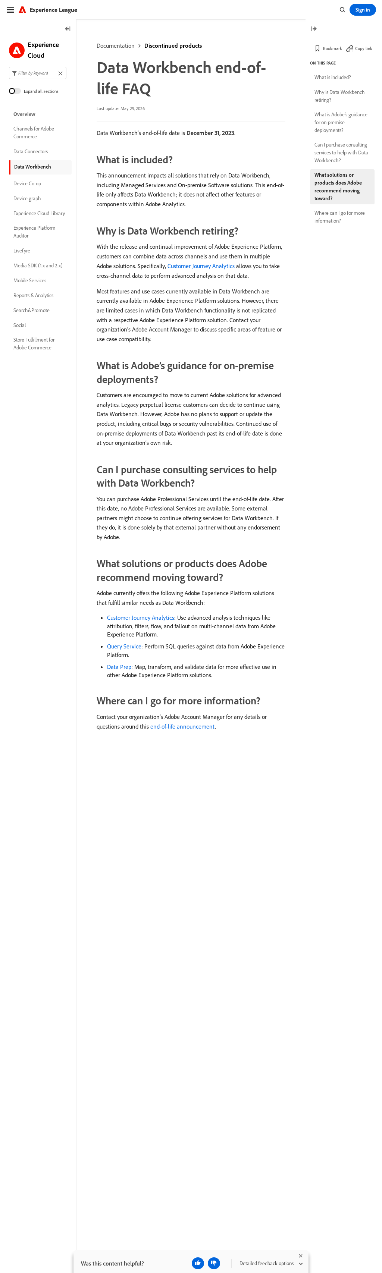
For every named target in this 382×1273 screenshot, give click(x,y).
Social (19, 325)
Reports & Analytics (33, 295)
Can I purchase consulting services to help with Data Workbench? (341, 152)
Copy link (363, 48)
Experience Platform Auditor (34, 231)
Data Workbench (32, 166)
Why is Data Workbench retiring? (339, 96)
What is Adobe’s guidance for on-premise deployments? (340, 122)
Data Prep (119, 666)
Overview (24, 114)
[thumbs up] (198, 1263)
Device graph (27, 198)
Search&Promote (31, 310)
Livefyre (21, 250)
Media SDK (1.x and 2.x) (38, 265)
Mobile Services (29, 280)
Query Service (124, 646)
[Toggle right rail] (314, 29)
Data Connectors (30, 151)
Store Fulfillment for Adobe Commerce (33, 343)
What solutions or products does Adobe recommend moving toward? (338, 187)
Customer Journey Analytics (201, 266)
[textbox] (37, 73)
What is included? (332, 77)
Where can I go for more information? (339, 217)
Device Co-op (27, 183)
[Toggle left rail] (68, 29)
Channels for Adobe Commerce (33, 132)
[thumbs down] (214, 1263)
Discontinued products (173, 45)
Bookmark (332, 48)
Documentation (116, 45)
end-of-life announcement (182, 726)
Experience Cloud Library (39, 213)
